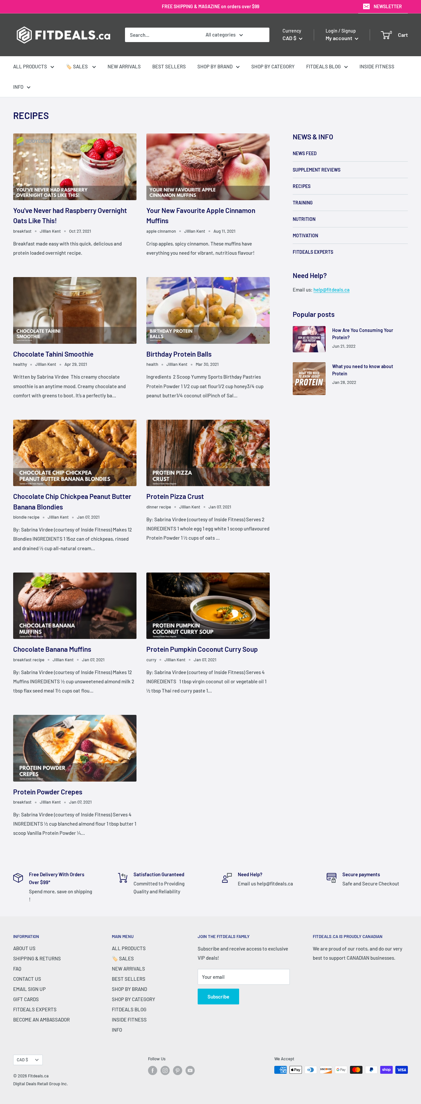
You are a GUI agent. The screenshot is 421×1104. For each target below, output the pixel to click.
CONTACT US (27, 979)
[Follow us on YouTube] (190, 1070)
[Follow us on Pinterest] (177, 1070)
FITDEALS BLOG (323, 66)
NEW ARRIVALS (124, 66)
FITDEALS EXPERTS (313, 252)
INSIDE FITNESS (376, 66)
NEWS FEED (305, 153)
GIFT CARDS (26, 999)
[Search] (261, 35)
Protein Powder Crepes (47, 791)
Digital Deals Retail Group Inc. (40, 1083)
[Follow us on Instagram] (165, 1070)
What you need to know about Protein (362, 370)
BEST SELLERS (169, 66)
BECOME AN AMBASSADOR (41, 1019)
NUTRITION (304, 219)
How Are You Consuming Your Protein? (362, 333)
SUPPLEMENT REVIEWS (316, 170)
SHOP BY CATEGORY (273, 66)
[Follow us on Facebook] (152, 1070)
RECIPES (301, 186)
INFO (18, 87)
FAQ (17, 969)
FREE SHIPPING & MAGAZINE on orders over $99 (210, 6)
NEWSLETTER (388, 6)
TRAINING (303, 202)
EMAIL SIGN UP (29, 989)
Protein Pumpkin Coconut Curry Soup (202, 649)
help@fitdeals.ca (331, 290)
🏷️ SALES (77, 66)
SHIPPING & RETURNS (37, 958)
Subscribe (218, 996)
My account (339, 38)
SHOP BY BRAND (215, 66)
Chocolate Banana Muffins (52, 649)
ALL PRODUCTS (30, 66)
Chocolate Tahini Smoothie (53, 354)
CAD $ (22, 1059)
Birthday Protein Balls (178, 354)
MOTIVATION (305, 235)
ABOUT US (24, 948)
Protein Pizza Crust (175, 496)
